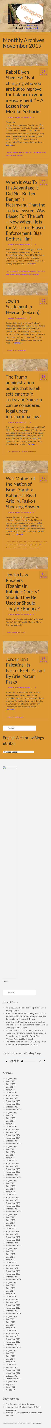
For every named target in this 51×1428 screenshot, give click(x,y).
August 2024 (11, 1146)
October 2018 (12, 1345)
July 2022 (10, 1217)
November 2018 (13, 1342)
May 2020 (10, 1291)
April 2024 (10, 1158)
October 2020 (12, 1277)
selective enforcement (31, 274)
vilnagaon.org (32, 25)
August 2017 (11, 1381)
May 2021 (10, 1257)
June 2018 (10, 1356)
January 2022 (12, 1234)
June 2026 (10, 1084)
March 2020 (11, 1296)
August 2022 (11, 1214)
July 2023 (10, 1183)
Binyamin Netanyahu (23, 271)
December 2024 (13, 1135)
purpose (38, 152)
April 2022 (10, 1226)
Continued (10, 145)
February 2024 (12, 1163)
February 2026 (12, 1095)
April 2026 (10, 1090)
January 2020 (12, 1302)
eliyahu (9, 152)
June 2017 (10, 1387)
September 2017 (13, 1379)
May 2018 (10, 1359)
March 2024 (11, 1160)
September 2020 (13, 1279)
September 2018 (13, 1347)
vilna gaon (20, 155)
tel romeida (22, 350)
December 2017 (13, 1370)
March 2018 (11, 1364)
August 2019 (11, 1316)
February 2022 (12, 1231)
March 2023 (11, 1194)
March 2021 (11, 1262)
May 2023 (10, 1189)
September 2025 (13, 1109)
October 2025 (12, 1107)
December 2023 (13, 1169)
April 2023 (10, 1192)
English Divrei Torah (22, 117)
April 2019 (10, 1328)
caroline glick (35, 271)
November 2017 (13, 1373)
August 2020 (11, 1282)
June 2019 (10, 1322)
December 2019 (13, 1305)
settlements (32, 451)
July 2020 (10, 1285)
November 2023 (13, 1172)
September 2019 (13, 1313)
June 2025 (10, 1118)
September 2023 (13, 1177)
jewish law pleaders (13, 632)
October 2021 (12, 1243)
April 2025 (10, 1124)
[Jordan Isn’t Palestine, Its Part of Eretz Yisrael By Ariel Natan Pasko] (25, 647)
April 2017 (10, 1390)
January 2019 (12, 1336)
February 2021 (12, 1265)
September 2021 (13, 1245)
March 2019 (11, 1330)
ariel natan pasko (13, 717)
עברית (5, 981)
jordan (22, 717)
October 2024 (12, 1141)
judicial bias (13, 274)
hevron (15, 350)
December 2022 (13, 1203)
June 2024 (10, 1152)
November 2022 (13, 1206)
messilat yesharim (18, 152)
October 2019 (12, 1311)
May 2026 (10, 1087)
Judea (9, 451)
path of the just (30, 152)
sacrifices (19, 548)
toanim (23, 632)
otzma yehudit (29, 545)
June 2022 (10, 1220)
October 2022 (12, 1209)
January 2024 (12, 1166)
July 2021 (10, 1251)
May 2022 (10, 1223)
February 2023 (12, 1197)
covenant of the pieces (24, 541)
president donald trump (19, 451)
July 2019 (10, 1319)
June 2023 (10, 1186)
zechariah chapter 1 (34, 548)
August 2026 (11, 1078)
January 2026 (12, 1098)
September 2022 (13, 1211)
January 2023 (12, 1200)
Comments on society (22, 244)
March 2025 (11, 1126)
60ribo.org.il (32, 28)
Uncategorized (20, 318)
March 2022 (11, 1228)
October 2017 (12, 1376)
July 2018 (10, 1353)
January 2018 (12, 1367)
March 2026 (11, 1092)
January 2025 (12, 1132)
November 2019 (13, 1308)
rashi (13, 548)
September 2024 (13, 1143)
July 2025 (10, 1115)
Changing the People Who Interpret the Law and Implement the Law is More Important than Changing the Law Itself (27, 1025)
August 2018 (11, 1350)
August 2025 (11, 1112)
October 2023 (12, 1175)
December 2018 (13, 1339)
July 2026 (10, 1081)
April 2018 (10, 1362)
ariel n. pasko (11, 541)
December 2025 (13, 1101)
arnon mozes (11, 271)
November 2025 (13, 1104)
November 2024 (13, 1138)
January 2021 (12, 1268)
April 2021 (10, 1260)
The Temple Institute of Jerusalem (21, 1404)
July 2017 (10, 1384)
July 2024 (10, 1149)
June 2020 (10, 1288)
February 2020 (12, 1299)
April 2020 (10, 1294)
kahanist (44, 541)
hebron (9, 350)
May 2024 (10, 1155)
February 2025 (12, 1129)
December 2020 (13, 1271)
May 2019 (10, 1325)
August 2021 (11, 1248)
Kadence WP (37, 1423)
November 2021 (13, 1240)
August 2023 (11, 1180)
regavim (20, 274)
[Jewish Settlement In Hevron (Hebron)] (25, 289)
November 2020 (13, 1274)
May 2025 (10, 1121)
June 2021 (10, 1254)
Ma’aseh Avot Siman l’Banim (15, 545)
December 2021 (13, 1237)
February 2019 (12, 1333)
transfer (25, 548)
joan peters (36, 541)
